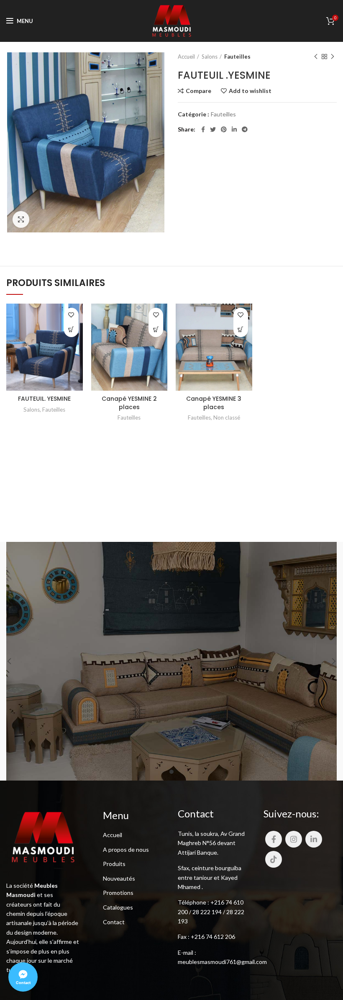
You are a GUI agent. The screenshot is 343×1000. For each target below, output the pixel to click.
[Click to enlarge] (21, 219)
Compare (198, 91)
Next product (332, 56)
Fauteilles (237, 56)
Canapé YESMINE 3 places (213, 402)
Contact (114, 921)
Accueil (186, 56)
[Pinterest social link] (223, 129)
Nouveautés (119, 878)
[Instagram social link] (293, 839)
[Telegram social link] (244, 129)
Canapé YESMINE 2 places (129, 402)
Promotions (118, 892)
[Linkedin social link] (234, 129)
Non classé (226, 417)
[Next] (328, 661)
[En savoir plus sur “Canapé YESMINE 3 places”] (240, 329)
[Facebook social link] (203, 129)
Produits (114, 863)
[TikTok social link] (273, 859)
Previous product (316, 56)
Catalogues (118, 907)
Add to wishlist (250, 91)
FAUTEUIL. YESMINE (44, 398)
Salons (210, 56)
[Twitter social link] (212, 129)
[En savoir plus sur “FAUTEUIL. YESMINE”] (71, 329)
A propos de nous (126, 849)
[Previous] (14, 661)
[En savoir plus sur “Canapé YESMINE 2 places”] (155, 329)
